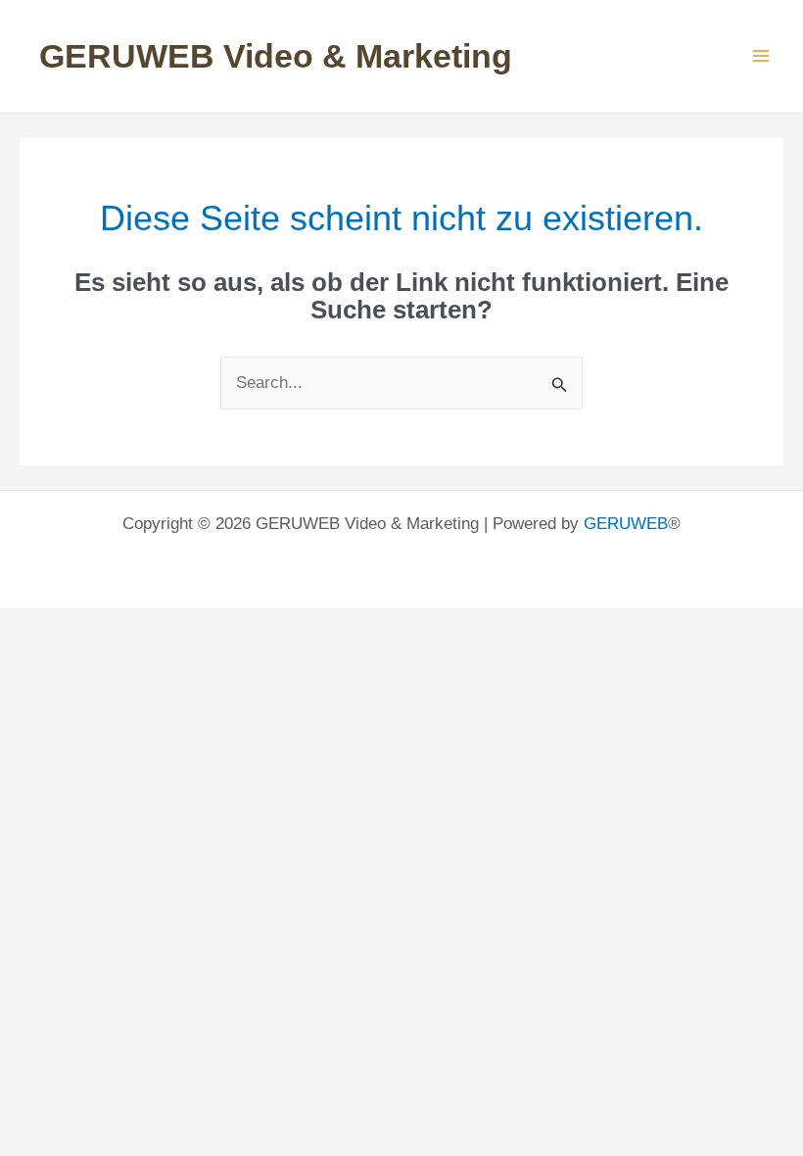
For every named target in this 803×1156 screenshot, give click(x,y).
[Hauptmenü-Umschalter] (761, 56)
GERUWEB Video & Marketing (275, 55)
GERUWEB (626, 523)
